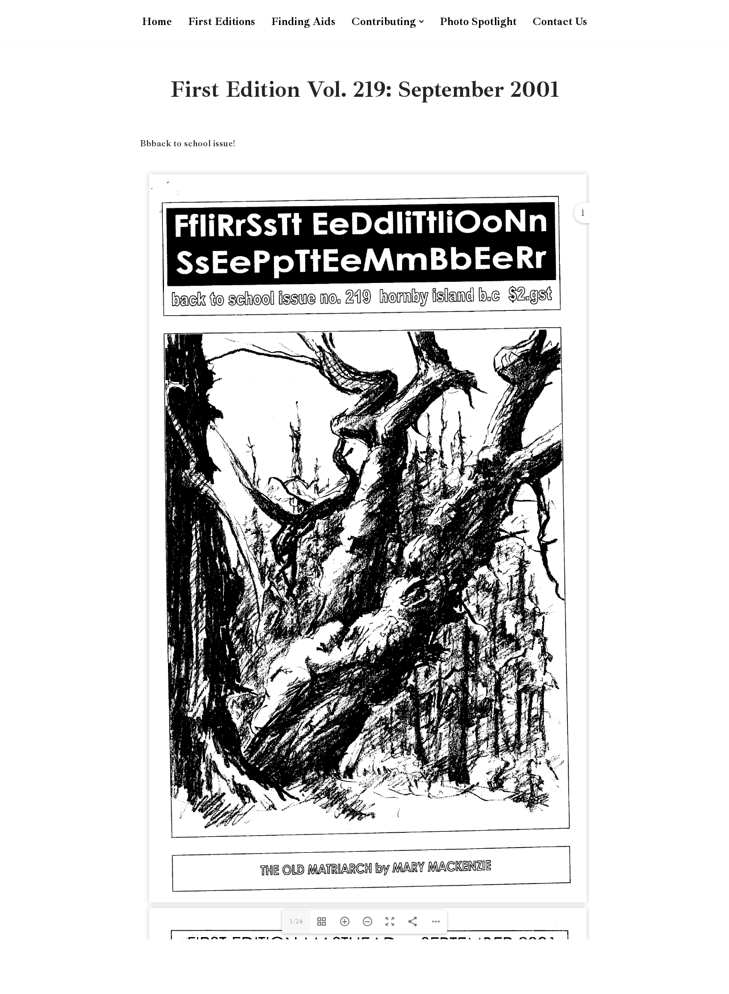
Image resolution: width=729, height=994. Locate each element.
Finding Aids (303, 21)
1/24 (296, 921)
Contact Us (560, 21)
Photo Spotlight (478, 21)
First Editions (221, 21)
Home (157, 21)
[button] (421, 21)
